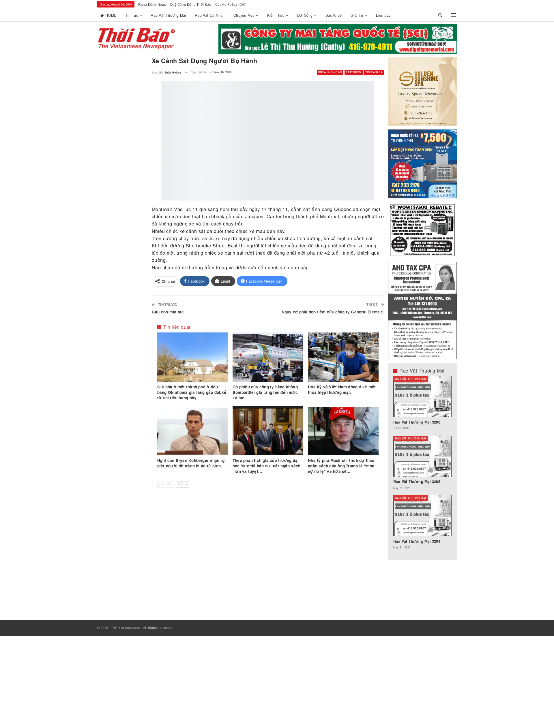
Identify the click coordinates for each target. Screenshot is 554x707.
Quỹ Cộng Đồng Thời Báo (190, 4)
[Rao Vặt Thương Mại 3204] (422, 515)
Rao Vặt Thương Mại (168, 15)
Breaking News (330, 72)
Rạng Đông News (152, 4)
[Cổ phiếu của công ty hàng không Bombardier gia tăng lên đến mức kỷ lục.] (268, 357)
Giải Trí (357, 15)
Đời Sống (305, 15)
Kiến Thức (276, 15)
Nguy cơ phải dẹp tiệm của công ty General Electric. (333, 312)
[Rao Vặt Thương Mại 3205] (422, 456)
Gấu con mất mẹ (168, 312)
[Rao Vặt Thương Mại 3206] (422, 396)
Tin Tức (131, 15)
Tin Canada (374, 72)
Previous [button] (435, 42)
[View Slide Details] (337, 39)
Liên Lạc (383, 15)
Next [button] (445, 42)
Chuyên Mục (243, 15)
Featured (353, 72)
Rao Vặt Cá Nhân (209, 15)
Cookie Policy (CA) (230, 4)
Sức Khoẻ (333, 15)
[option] (422, 465)
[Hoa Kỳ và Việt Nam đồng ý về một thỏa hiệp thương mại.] (343, 357)
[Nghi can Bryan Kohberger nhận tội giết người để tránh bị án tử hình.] (192, 431)
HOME (110, 15)
